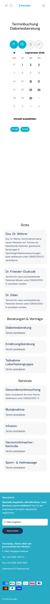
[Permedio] (25, 5)
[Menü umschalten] (6, 6)
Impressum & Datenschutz (15, 568)
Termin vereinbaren (15, 332)
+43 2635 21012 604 (17, 562)
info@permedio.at (19, 551)
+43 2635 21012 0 (15, 557)
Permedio (13, 599)
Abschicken (12, 530)
